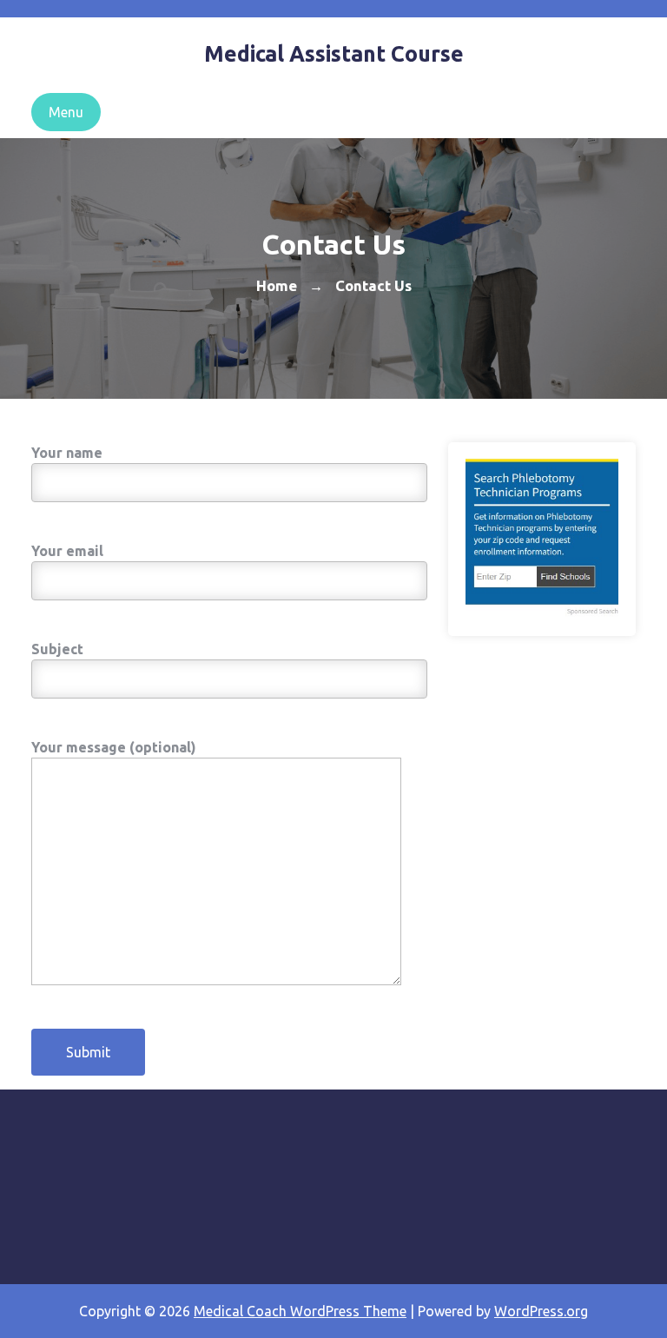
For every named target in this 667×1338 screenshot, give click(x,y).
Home (276, 285)
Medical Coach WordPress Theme (300, 1311)
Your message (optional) (113, 747)
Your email (67, 551)
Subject (57, 649)
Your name (66, 452)
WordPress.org (541, 1311)
